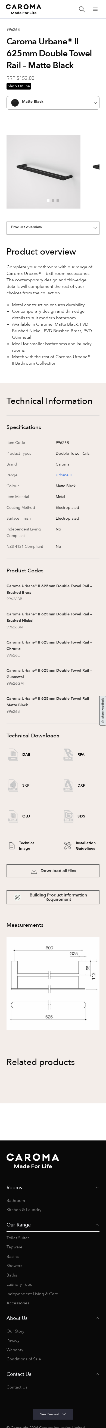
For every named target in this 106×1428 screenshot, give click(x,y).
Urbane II (64, 475)
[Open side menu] (95, 9)
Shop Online (19, 86)
